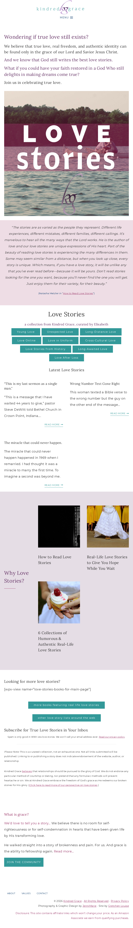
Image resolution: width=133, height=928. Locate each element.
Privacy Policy (120, 900)
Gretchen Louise (118, 905)
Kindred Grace (72, 900)
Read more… (64, 851)
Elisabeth (101, 324)
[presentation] (59, 527)
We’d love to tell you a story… (27, 823)
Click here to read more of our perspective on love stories (63, 785)
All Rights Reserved (96, 900)
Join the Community (24, 862)
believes (27, 771)
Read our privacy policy (112, 737)
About (11, 893)
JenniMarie (89, 905)
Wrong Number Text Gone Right (95, 384)
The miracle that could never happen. (33, 443)
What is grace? (16, 814)
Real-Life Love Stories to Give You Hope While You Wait (107, 562)
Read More (53, 425)
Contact (42, 893)
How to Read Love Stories (78, 293)
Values (26, 893)
